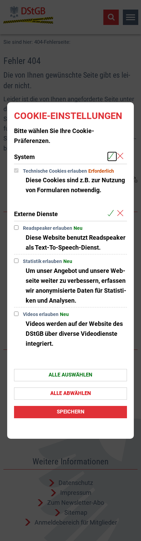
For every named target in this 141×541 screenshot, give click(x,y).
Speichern (71, 412)
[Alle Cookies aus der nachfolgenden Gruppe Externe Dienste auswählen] (112, 213)
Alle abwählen (70, 393)
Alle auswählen (70, 375)
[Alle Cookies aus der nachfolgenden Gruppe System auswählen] (112, 156)
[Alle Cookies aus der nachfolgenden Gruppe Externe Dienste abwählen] (121, 213)
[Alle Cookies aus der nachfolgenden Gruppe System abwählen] (121, 156)
